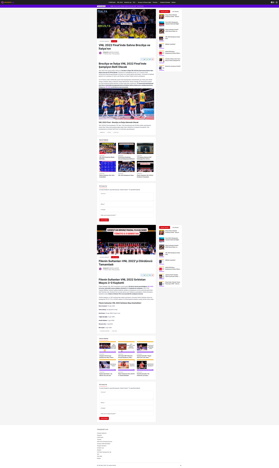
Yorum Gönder (104, 219)
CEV (134, 2)
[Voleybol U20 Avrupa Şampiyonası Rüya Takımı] (107, 349)
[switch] (273, 2)
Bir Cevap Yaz (103, 186)
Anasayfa (99, 435)
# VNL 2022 (116, 132)
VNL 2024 (120, 2)
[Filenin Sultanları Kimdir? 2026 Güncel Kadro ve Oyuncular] (170, 31)
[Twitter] (144, 59)
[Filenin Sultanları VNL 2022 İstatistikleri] (107, 169)
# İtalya (109, 132)
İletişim (174, 2)
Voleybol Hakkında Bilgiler (103, 443)
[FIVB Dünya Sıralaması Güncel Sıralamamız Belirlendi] (126, 151)
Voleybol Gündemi (165, 2)
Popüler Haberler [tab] (165, 11)
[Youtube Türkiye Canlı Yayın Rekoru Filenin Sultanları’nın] (170, 60)
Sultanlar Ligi (127, 2)
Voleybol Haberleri (102, 433)
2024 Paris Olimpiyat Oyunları (104, 441)
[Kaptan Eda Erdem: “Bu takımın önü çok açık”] (107, 367)
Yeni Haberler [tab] (175, 11)
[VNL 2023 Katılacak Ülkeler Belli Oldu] (107, 151)
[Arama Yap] (276, 2)
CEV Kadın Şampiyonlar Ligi (104, 452)
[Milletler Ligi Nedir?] (170, 46)
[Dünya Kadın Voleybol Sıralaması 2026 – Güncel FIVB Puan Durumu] (170, 16)
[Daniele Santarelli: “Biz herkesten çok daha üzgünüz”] (145, 367)
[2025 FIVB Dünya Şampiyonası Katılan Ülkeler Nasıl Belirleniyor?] (170, 53)
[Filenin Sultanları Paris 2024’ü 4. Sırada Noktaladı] (126, 367)
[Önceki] (107, 6)
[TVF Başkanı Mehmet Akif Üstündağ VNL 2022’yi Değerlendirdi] (145, 151)
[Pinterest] (152, 59)
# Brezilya (102, 132)
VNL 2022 (108, 87)
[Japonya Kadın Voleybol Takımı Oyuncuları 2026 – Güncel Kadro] (170, 276)
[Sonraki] (108, 6)
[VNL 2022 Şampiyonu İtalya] (126, 169)
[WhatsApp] (147, 59)
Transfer (155, 2)
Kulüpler (99, 450)
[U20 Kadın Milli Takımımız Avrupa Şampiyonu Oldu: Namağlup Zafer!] (126, 349)
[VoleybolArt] (7, 2)
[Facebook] (141, 59)
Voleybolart (106, 52)
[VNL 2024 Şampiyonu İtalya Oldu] (170, 38)
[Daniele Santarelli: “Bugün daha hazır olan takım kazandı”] (145, 349)
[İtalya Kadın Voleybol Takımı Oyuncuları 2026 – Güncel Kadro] (170, 283)
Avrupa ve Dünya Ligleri (144, 2)
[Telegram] (150, 59)
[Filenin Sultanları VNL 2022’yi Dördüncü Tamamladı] (145, 169)
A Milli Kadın (112, 2)
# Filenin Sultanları (104, 331)
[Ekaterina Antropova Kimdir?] (170, 68)
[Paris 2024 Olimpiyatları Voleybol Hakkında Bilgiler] (170, 24)
